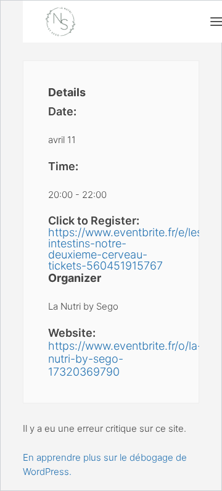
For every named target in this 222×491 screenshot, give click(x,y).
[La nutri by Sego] (60, 21)
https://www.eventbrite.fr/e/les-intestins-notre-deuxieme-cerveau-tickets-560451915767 (111, 249)
